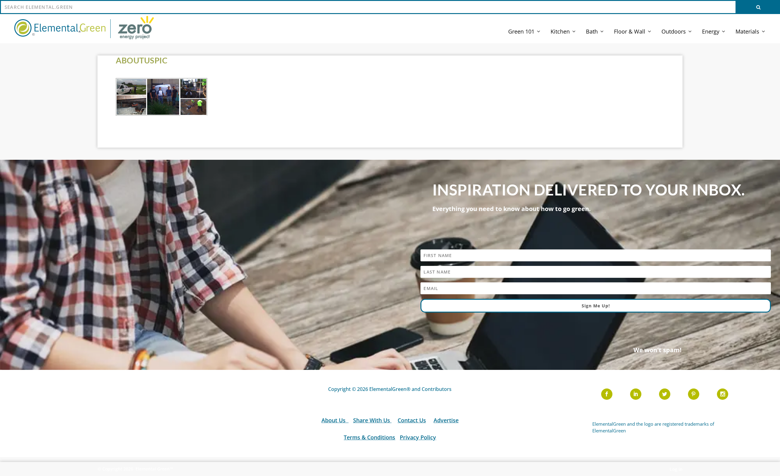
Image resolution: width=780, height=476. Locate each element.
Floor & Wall (629, 32)
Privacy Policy (418, 437)
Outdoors (673, 32)
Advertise (446, 420)
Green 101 (521, 32)
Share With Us (372, 420)
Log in (676, 469)
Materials (747, 32)
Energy (710, 32)
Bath (592, 32)
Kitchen (560, 32)
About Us (334, 420)
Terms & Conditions (369, 437)
